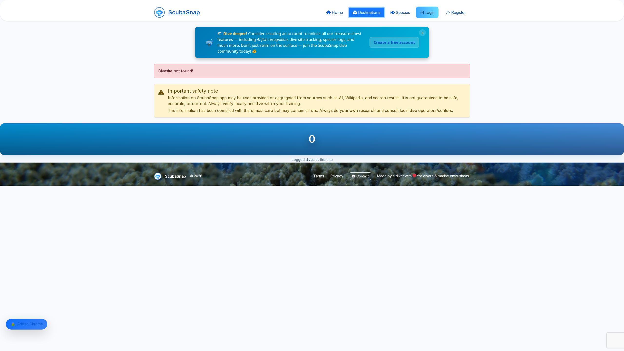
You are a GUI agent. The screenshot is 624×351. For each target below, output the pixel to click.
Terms (318, 176)
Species (403, 12)
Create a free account (394, 42)
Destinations (369, 12)
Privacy (336, 176)
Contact (362, 176)
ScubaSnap (184, 12)
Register (458, 12)
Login (430, 12)
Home (337, 12)
